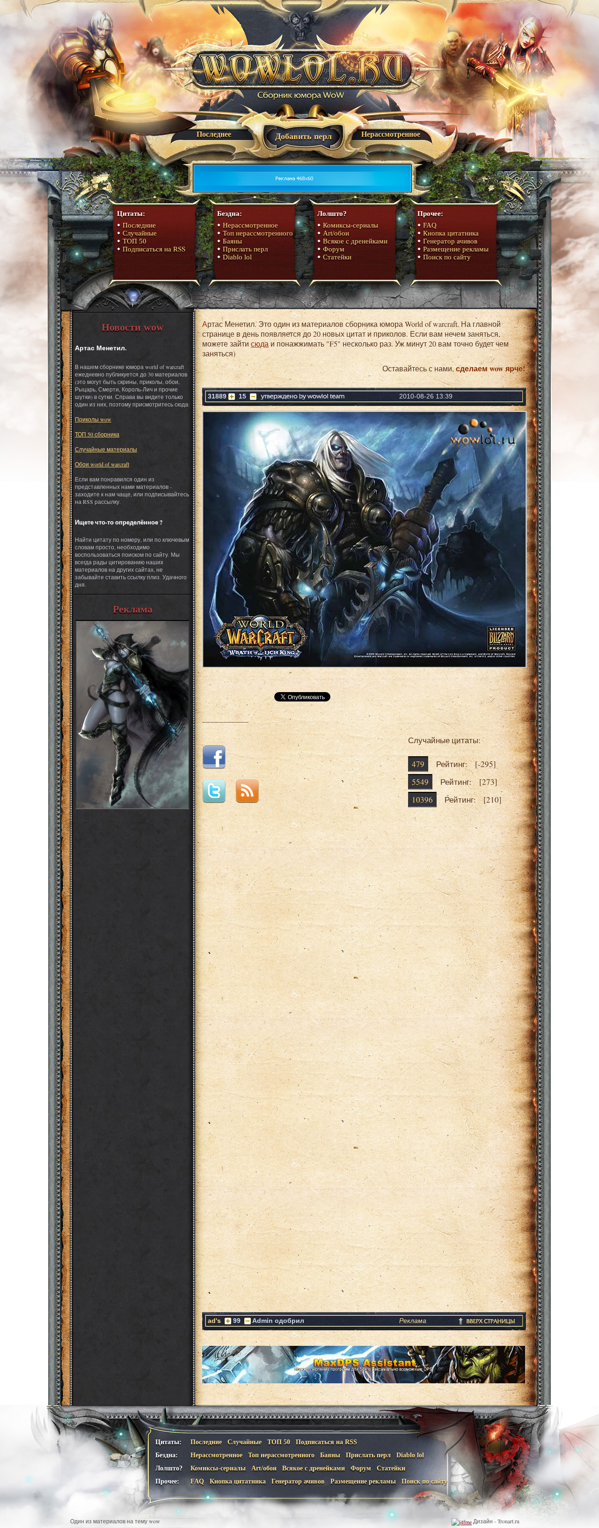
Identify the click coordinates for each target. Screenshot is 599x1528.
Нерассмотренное (390, 134)
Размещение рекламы (456, 249)
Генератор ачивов (450, 241)
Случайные (140, 233)
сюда (260, 343)
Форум (333, 249)
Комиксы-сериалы (350, 225)
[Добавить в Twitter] (218, 800)
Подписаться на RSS (154, 249)
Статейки (337, 257)
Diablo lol (237, 257)
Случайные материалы (106, 449)
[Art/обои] (132, 807)
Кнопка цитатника (451, 233)
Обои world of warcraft (102, 464)
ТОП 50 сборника (97, 434)
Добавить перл (303, 136)
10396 (422, 799)
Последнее (214, 134)
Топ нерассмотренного (258, 233)
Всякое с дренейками (355, 241)
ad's (214, 1320)
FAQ (430, 225)
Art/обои (336, 233)
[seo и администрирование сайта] (462, 1521)
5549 (420, 781)
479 (418, 764)
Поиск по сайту (447, 257)
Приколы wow (93, 419)
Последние (139, 225)
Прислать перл (245, 249)
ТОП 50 (134, 241)
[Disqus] (363, 948)
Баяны (232, 241)
